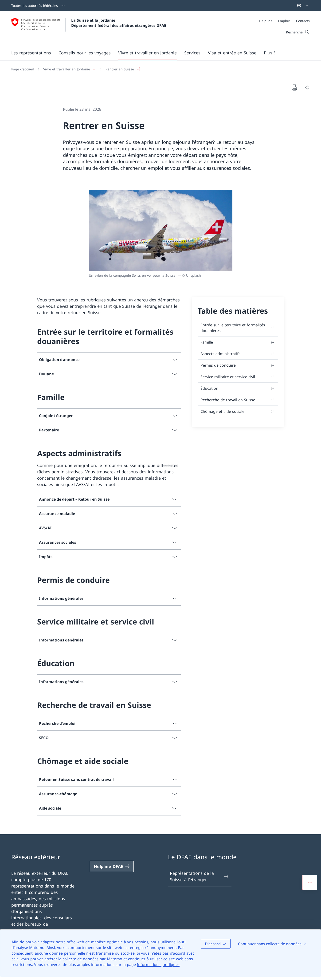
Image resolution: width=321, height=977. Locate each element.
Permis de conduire (218, 365)
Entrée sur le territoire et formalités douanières (232, 327)
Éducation (209, 388)
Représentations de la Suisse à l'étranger (192, 876)
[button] (31, 52)
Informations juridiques (158, 964)
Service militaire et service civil (227, 376)
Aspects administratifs (220, 353)
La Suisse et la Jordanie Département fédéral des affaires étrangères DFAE (118, 23)
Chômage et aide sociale (222, 411)
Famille (206, 342)
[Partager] (306, 87)
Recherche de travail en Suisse (227, 399)
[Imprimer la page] (294, 87)
